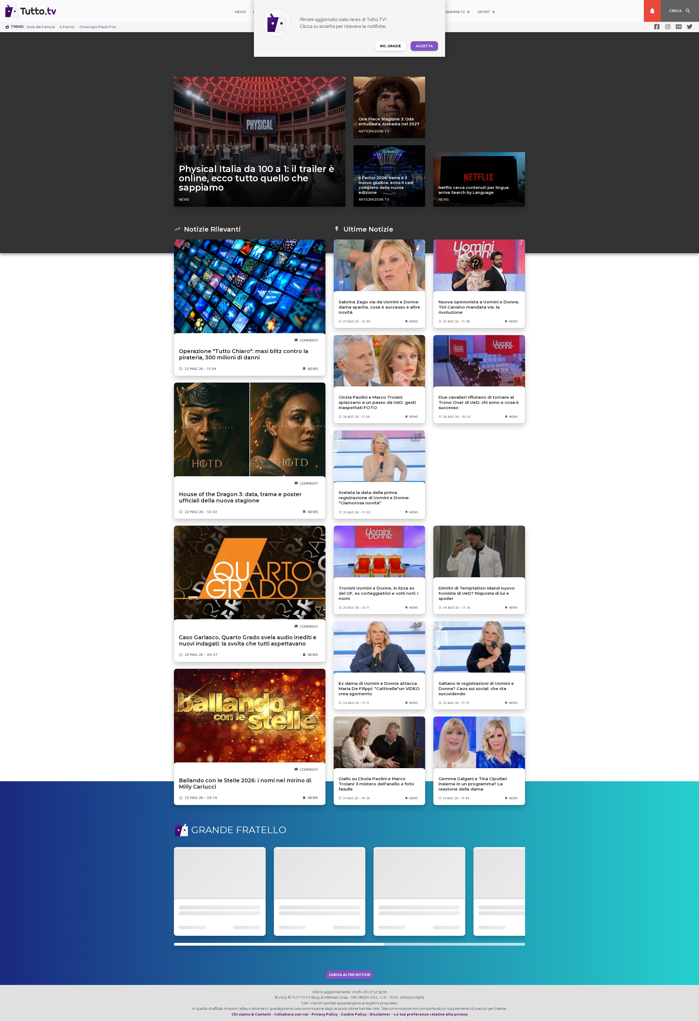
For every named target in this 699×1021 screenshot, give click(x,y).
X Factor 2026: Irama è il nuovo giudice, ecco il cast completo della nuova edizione (386, 185)
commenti (309, 340)
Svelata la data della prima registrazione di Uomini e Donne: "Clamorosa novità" (374, 497)
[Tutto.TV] (46, 11)
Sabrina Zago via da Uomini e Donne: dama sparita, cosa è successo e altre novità (379, 307)
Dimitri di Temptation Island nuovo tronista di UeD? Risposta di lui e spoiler (477, 593)
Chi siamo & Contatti (251, 1014)
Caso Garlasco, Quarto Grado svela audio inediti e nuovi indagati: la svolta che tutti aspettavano (247, 640)
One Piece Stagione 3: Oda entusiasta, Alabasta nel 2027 (389, 121)
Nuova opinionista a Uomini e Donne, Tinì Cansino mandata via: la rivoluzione (479, 307)
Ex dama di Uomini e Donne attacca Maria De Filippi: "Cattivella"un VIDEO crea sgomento (379, 688)
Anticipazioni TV (374, 131)
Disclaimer (380, 1014)
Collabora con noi (291, 1014)
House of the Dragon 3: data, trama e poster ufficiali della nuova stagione (240, 497)
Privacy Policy (324, 1014)
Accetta (424, 46)
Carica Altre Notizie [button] (349, 975)
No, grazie (390, 46)
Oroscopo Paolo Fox (97, 27)
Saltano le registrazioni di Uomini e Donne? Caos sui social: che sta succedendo (476, 688)
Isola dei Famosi (41, 27)
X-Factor (67, 27)
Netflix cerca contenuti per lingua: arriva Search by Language (474, 190)
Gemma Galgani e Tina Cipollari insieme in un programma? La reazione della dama (473, 784)
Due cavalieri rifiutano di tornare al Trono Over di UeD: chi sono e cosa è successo (479, 402)
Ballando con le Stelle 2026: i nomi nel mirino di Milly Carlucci (245, 783)
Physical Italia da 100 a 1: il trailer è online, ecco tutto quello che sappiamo (256, 178)
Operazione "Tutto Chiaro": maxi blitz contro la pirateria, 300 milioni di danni (243, 354)
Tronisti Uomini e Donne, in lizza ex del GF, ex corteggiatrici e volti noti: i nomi (378, 593)
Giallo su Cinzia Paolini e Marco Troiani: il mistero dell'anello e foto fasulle (376, 784)
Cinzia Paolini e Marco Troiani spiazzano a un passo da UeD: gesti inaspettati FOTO (377, 402)
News (240, 12)
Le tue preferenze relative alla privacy (431, 1014)
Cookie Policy (353, 1014)
